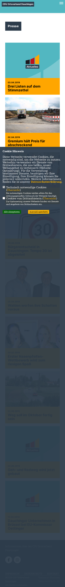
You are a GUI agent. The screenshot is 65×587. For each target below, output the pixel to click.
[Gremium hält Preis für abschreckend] (32, 115)
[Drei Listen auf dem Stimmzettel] (32, 63)
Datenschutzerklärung (46, 181)
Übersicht (13, 190)
